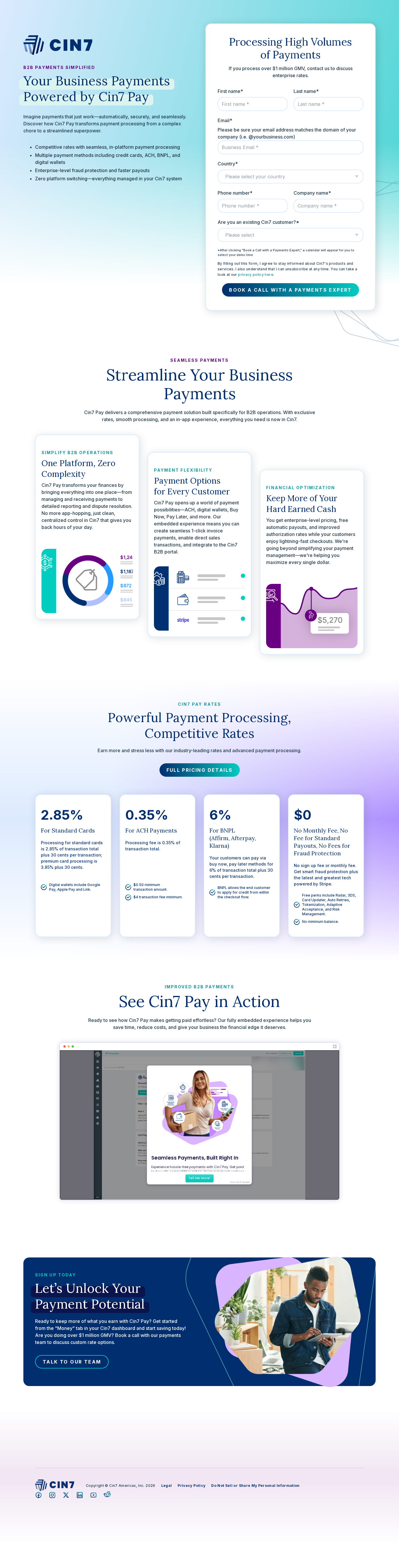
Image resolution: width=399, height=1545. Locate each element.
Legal (166, 1485)
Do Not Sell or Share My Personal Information (255, 1485)
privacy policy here (255, 274)
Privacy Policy (191, 1485)
